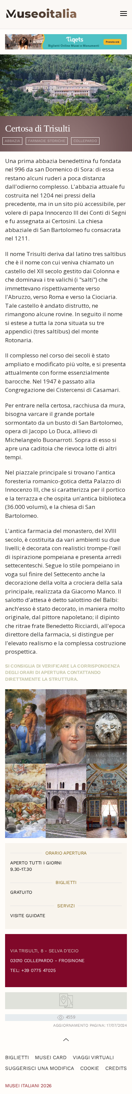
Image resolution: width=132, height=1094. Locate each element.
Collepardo (85, 141)
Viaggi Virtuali (93, 1057)
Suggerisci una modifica (39, 1068)
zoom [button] (25, 726)
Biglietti (17, 1057)
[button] (123, 13)
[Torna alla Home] (41, 13)
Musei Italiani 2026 (28, 1085)
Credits (116, 1068)
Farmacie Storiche (46, 141)
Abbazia (12, 141)
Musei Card (51, 1057)
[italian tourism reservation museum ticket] (66, 41)
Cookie (89, 1068)
